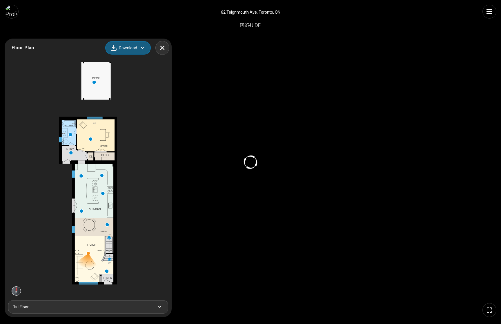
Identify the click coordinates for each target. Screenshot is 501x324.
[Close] (162, 48)
